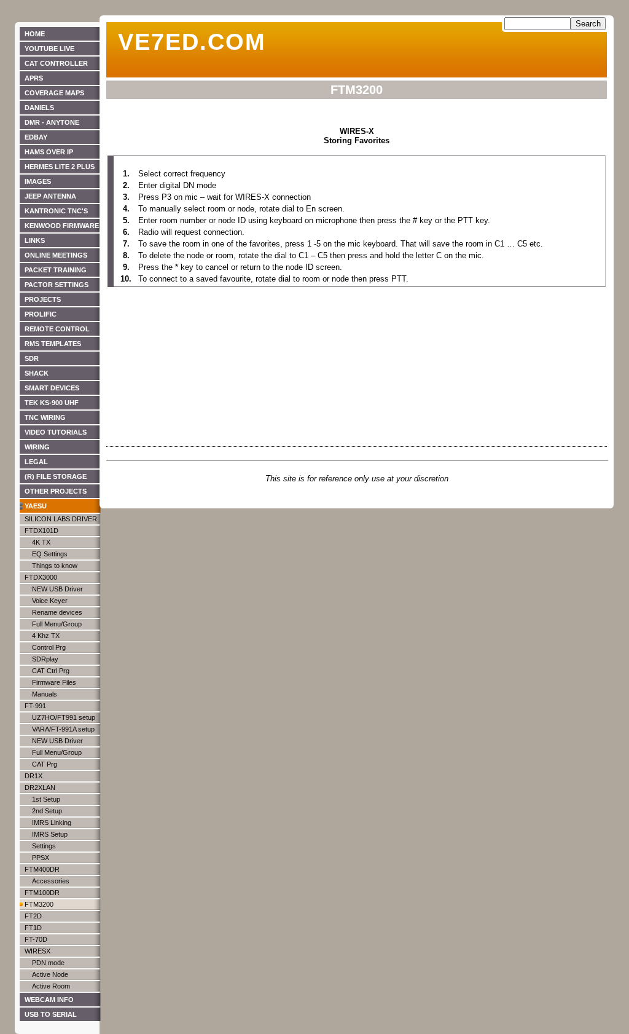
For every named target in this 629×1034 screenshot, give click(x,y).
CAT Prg (44, 764)
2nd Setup (47, 811)
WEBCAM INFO (49, 999)
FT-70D (36, 939)
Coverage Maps (54, 93)
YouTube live (49, 48)
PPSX (40, 857)
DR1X (33, 775)
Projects (43, 299)
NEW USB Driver (57, 589)
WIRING (37, 447)
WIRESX (37, 951)
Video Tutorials (56, 432)
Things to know (54, 565)
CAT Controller (56, 63)
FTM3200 (39, 904)
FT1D (33, 927)
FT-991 (35, 705)
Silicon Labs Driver (61, 519)
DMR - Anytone (52, 122)
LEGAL (36, 461)
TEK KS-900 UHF (52, 402)
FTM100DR (42, 892)
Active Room (51, 986)
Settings (44, 846)
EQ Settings (50, 554)
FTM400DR (42, 869)
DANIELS (39, 107)
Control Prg (49, 647)
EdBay (36, 137)
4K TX (41, 542)
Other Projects (56, 491)
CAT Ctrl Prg (50, 670)
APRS (34, 78)
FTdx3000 (41, 577)
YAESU (36, 506)
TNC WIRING (45, 417)
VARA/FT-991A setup (63, 729)
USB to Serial (51, 1014)
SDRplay (45, 659)
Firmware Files (54, 682)
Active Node (50, 974)
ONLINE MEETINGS (56, 255)
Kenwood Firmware (62, 225)
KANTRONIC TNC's (56, 211)
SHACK (37, 373)
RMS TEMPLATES (53, 343)
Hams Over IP (49, 152)
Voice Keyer (50, 600)
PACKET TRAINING (56, 270)
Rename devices (57, 612)
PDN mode (48, 962)
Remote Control (57, 329)
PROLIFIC (41, 314)
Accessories (50, 881)
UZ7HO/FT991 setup (63, 717)
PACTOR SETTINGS (56, 284)
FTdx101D (41, 530)
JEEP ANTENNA (50, 196)
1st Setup (46, 799)
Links (35, 240)
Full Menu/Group (57, 624)
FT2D (33, 916)
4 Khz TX (46, 635)
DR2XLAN (40, 787)
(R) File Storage (56, 476)
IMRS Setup (50, 834)
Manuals (44, 694)
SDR (32, 358)
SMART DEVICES (52, 388)
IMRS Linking (51, 822)
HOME (35, 33)
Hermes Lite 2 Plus (60, 166)
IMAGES (38, 181)
